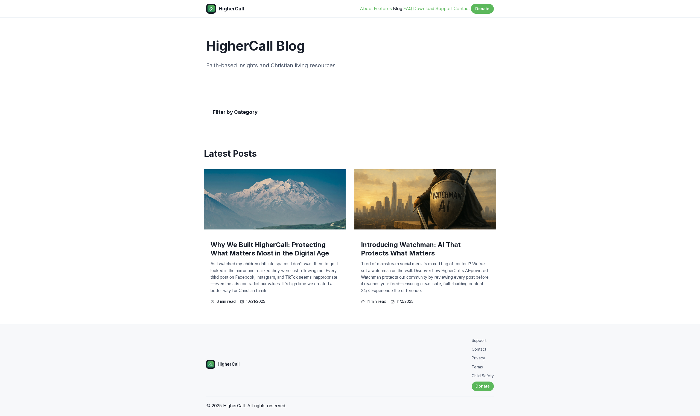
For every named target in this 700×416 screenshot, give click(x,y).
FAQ (407, 8)
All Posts (226, 125)
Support (444, 8)
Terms (477, 367)
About (366, 8)
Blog (397, 8)
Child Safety (483, 375)
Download (423, 8)
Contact (462, 8)
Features (383, 8)
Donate (482, 8)
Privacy (478, 358)
